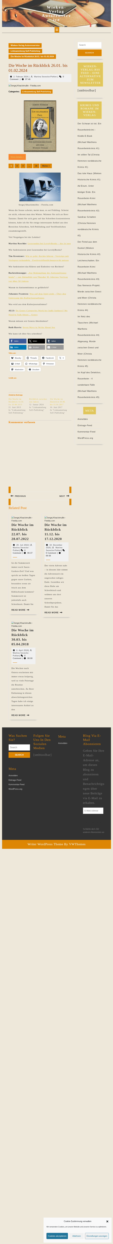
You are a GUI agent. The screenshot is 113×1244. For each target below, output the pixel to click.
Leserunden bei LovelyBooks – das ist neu (49, 243)
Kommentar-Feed (86, 432)
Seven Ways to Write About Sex (39, 327)
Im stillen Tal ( (85, 154)
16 (36, 166)
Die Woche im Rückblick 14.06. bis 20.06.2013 (16, 402)
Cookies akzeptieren (57, 1236)
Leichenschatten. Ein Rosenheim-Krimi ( (88, 266)
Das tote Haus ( (86, 173)
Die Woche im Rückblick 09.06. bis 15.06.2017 (58, 402)
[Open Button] (56, 30)
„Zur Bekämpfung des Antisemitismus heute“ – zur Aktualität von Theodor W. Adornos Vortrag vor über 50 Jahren (38, 277)
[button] (107, 1221)
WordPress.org (85, 438)
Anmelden (83, 419)
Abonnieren (93, 822)
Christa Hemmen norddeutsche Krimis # (89, 160)
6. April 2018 (22, 650)
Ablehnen (76, 1236)
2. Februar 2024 (21, 77)
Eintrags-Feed (85, 425)
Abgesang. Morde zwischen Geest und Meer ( (88, 347)
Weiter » (46, 166)
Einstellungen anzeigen (97, 1236)
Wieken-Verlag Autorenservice (56, 13)
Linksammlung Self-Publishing (25, 51)
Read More (18, 610)
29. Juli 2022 (22, 545)
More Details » (17, 157)
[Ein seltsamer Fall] (40, 126)
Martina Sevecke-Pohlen (45, 77)
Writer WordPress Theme (45, 844)
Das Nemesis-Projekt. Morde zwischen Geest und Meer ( (89, 291)
